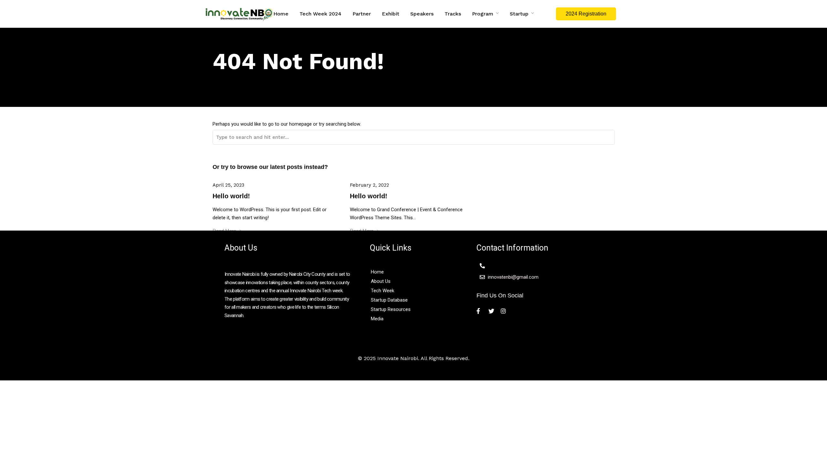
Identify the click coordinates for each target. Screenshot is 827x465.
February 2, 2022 (369, 185)
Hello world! (231, 196)
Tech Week (382, 291)
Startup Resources (391, 309)
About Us (381, 281)
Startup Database (389, 300)
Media (377, 319)
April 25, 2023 (228, 185)
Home (378, 272)
